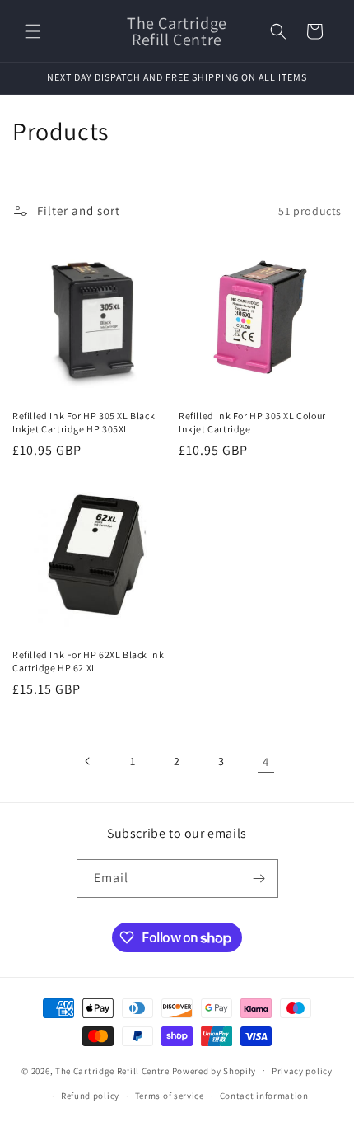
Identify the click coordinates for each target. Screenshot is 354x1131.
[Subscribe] (259, 878)
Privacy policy (302, 1071)
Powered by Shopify (214, 1070)
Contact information (264, 1095)
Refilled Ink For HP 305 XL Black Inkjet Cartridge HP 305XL (83, 422)
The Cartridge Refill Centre (112, 1070)
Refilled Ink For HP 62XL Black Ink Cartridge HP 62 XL (88, 661)
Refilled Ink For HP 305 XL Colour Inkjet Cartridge (252, 422)
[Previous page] (88, 761)
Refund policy (90, 1095)
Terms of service (169, 1095)
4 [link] (266, 761)
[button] (33, 31)
